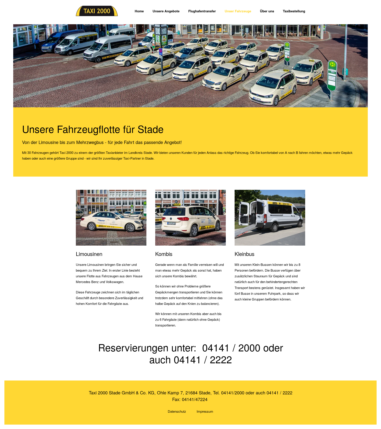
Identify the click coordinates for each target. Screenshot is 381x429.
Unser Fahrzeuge (238, 11)
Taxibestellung (294, 11)
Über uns (267, 11)
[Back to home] (97, 11)
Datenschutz (177, 411)
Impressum (205, 411)
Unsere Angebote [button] (166, 11)
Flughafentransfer (202, 11)
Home (139, 11)
